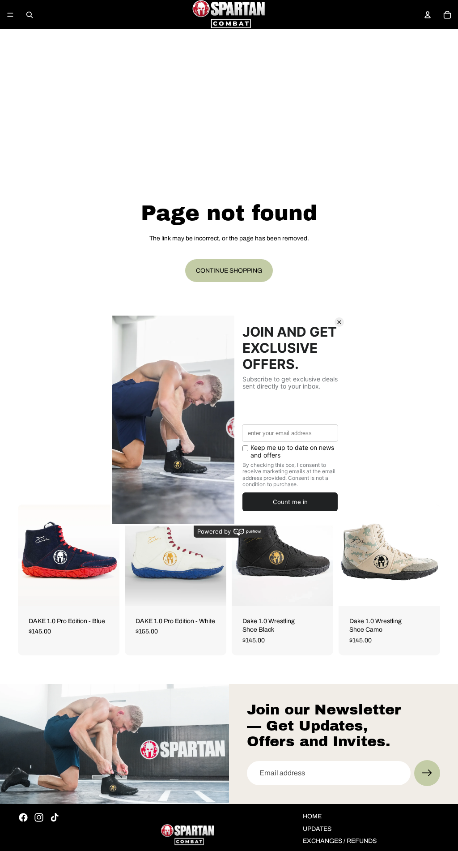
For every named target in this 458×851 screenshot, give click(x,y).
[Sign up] (427, 773)
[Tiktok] (54, 817)
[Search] (29, 15)
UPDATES (317, 828)
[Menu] (10, 14)
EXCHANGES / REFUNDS (340, 841)
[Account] (427, 15)
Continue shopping (229, 270)
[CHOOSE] (106, 592)
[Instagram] (39, 817)
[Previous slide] (28, 555)
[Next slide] (109, 555)
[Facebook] (23, 817)
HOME (312, 816)
